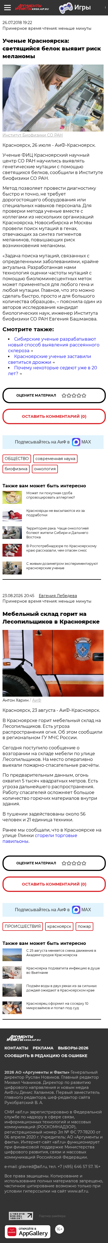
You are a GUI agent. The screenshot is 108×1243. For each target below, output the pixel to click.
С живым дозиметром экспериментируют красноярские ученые (62, 566)
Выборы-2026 (73, 1048)
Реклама (43, 1048)
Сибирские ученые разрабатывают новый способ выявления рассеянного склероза (53, 344)
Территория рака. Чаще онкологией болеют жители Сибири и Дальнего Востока (57, 532)
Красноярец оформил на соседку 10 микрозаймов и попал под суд (57, 1005)
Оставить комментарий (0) (54, 416)
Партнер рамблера (52, 1216)
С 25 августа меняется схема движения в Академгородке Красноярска (61, 952)
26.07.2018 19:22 (17, 22)
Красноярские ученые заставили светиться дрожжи (49, 359)
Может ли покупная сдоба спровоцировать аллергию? (50, 495)
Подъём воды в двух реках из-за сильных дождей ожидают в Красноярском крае (61, 988)
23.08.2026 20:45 (18, 595)
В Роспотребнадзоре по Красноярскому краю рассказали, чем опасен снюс (61, 548)
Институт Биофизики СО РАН (32, 135)
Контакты (16, 1048)
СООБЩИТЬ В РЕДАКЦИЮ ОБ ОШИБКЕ (45, 1055)
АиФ (36, 700)
